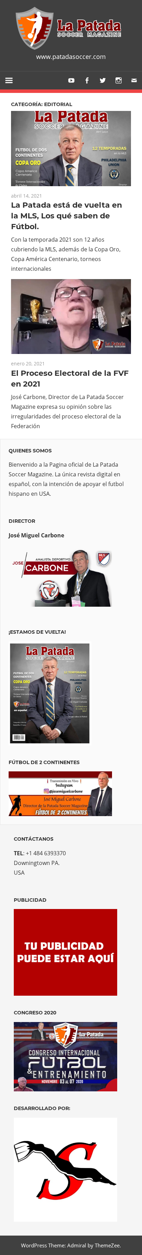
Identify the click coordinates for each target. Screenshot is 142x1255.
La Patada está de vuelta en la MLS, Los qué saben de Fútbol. (66, 215)
